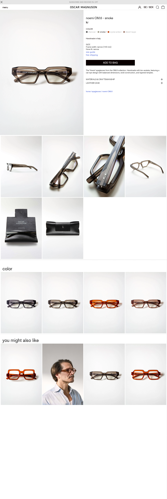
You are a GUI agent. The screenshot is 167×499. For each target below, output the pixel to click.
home (88, 91)
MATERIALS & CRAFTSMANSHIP (100, 79)
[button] (157, 7)
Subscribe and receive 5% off (83, 2)
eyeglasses (96, 91)
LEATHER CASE (93, 83)
